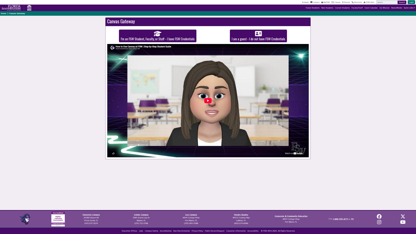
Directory (358, 2)
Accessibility (252, 231)
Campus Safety (151, 231)
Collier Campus (141, 215)
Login (411, 2)
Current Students (342, 8)
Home (3, 13)
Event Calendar (371, 8)
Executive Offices (129, 231)
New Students (327, 8)
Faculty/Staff (357, 8)
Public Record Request (214, 231)
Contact (316, 2)
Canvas (337, 2)
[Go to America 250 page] (29, 7)
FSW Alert (370, 2)
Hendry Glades (241, 215)
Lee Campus (191, 215)
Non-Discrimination (181, 231)
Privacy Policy (197, 231)
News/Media (396, 8)
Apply (306, 2)
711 (352, 219)
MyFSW (326, 2)
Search (402, 2)
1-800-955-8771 (340, 219)
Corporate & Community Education (291, 216)
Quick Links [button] (409, 8)
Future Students (313, 8)
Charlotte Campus (91, 215)
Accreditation (166, 231)
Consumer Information (236, 231)
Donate (347, 2)
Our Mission (384, 8)
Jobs (141, 231)
